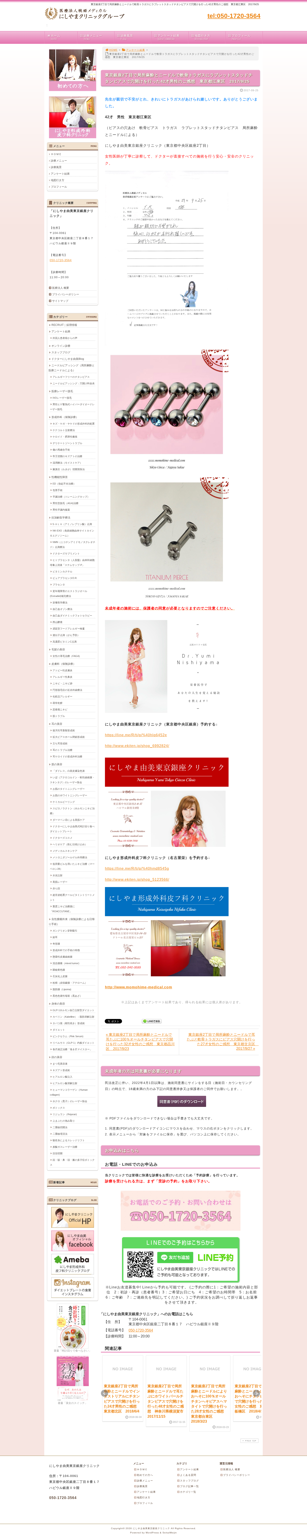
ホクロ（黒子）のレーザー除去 (70, 1101)
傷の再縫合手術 (61, 449)
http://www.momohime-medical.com (138, 987)
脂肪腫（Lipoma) (62, 989)
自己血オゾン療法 (62, 609)
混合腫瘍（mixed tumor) (66, 963)
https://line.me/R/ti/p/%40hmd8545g (137, 868)
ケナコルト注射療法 (64, 430)
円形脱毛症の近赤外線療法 (67, 690)
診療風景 (126, 37)
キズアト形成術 (61, 1070)
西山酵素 (57, 622)
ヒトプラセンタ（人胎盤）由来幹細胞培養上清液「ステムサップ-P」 (72, 562)
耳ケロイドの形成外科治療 (67, 756)
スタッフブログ (60, 352)
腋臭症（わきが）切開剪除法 (69, 469)
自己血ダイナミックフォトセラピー (72, 615)
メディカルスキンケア (65, 851)
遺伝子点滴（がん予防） (66, 635)
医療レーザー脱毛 (62, 391)
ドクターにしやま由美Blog (67, 358)
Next (256, 1393)
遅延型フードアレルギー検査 (69, 628)
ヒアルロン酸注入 (62, 1076)
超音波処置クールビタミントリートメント (72, 897)
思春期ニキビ (60, 709)
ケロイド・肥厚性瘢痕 (65, 436)
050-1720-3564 (141, 1330)
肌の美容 (56, 764)
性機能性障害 (59, 477)
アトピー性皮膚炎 (62, 670)
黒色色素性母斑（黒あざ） (67, 995)
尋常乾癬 (57, 703)
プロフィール (241, 37)
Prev (104, 1393)
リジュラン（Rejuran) (65, 1114)
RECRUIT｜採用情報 (64, 325)
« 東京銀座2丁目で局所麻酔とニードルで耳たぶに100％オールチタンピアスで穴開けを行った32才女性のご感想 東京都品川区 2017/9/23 (140, 1042)
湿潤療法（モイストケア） (67, 462)
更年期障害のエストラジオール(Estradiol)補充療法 (68, 593)
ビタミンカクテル (62, 571)
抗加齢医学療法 (60, 517)
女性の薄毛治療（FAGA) (66, 656)
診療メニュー (92, 37)
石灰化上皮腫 (60, 976)
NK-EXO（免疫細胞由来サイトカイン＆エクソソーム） (72, 533)
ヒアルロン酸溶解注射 (65, 1083)
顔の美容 (56, 1057)
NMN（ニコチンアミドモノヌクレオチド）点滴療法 (72, 544)
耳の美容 (56, 723)
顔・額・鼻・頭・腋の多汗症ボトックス (72, 1162)
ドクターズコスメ (62, 837)
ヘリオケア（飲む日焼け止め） (70, 844)
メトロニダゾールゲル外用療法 (70, 857)
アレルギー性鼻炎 (62, 677)
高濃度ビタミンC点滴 (65, 641)
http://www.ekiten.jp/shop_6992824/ (137, 746)
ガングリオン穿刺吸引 (65, 930)
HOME (113, 50)
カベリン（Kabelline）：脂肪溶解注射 (73, 1016)
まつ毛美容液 (60, 1063)
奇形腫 (56, 943)
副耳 (55, 937)
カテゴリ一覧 (188, 1491)
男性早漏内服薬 (61, 509)
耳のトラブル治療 (62, 750)
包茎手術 (57, 490)
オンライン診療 (60, 345)
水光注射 (57, 875)
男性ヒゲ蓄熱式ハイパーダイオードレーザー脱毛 (72, 407)
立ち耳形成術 (60, 743)
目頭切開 (57, 1153)
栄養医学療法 (60, 602)
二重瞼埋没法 (60, 1133)
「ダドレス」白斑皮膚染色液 (69, 771)
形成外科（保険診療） (64, 417)
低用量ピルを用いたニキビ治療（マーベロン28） (72, 866)
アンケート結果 (169, 37)
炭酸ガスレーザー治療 (65, 1147)
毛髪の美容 (58, 649)
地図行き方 (202, 37)
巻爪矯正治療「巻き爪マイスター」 (72, 1049)
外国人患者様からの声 (65, 338)
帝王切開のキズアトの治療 (67, 456)
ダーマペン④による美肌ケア (69, 820)
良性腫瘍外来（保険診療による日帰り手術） (72, 922)
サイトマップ (60, 301)
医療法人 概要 (60, 287)
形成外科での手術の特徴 (66, 950)
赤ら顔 (56, 888)
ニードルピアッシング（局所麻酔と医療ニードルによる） (72, 368)
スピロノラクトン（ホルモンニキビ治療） (72, 811)
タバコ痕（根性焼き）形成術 (69, 1023)
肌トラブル (59, 716)
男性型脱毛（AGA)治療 (65, 503)
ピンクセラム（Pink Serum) (68, 1036)
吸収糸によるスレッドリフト (69, 1140)
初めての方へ (145, 1475)
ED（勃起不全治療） (64, 483)
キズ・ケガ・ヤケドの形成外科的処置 (74, 423)
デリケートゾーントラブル (67, 443)
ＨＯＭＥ (56, 154)
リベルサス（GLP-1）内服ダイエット (73, 1042)
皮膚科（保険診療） (63, 663)
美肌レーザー (60, 882)
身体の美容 (58, 1003)
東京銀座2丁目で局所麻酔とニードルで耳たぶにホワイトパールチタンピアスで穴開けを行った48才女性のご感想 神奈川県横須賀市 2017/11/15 (167, 1401)
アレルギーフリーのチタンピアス (71, 377)
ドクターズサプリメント (66, 553)
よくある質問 (188, 1475)
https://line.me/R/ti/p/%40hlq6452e (136, 735)
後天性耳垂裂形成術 (64, 730)
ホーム (55, 37)
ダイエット (59, 1029)
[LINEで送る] (152, 1021)
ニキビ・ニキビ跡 (62, 683)
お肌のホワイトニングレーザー (70, 795)
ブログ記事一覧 (189, 1486)
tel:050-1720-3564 (233, 15)
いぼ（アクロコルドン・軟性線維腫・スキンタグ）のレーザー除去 (72, 780)
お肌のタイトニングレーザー (69, 788)
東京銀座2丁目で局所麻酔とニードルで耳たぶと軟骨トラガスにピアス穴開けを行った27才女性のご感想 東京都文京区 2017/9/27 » (223, 1041)
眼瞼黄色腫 (59, 969)
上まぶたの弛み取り (64, 1120)
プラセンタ (59, 584)
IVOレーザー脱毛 (62, 397)
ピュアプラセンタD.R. (65, 578)
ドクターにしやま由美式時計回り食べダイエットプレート (72, 829)
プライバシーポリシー (65, 294)
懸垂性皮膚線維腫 (62, 956)
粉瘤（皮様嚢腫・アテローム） (70, 982)
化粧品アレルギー (62, 696)
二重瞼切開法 (60, 1127)
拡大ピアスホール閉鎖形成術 (69, 737)
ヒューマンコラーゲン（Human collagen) (69, 1092)
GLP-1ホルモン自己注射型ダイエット (73, 1010)
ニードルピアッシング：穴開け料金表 (74, 383)
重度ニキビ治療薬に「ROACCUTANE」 (62, 909)
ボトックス (59, 1107)
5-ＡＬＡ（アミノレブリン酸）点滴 (72, 524)
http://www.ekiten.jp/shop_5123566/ (137, 879)
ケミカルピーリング (64, 802)
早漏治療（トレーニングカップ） (71, 496)
